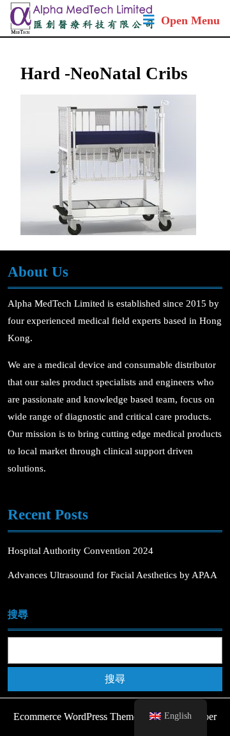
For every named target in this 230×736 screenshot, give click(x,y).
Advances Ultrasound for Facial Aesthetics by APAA (112, 575)
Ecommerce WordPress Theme (75, 716)
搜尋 (18, 614)
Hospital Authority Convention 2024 (82, 551)
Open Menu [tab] (190, 21)
